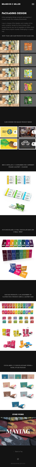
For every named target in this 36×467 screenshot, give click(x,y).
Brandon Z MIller (11, 4)
